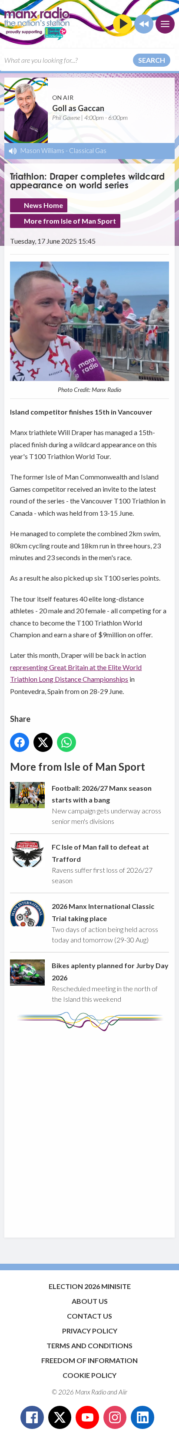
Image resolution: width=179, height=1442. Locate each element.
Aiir (123, 1392)
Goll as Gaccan (78, 108)
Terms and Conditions (89, 1345)
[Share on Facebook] (19, 742)
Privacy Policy (89, 1330)
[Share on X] (43, 742)
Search (151, 60)
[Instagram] (115, 1417)
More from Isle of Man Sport (70, 221)
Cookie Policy (89, 1375)
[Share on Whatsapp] (66, 742)
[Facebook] (32, 1417)
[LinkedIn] (142, 1417)
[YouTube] (87, 1417)
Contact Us (89, 1316)
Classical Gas (87, 150)
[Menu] (165, 24)
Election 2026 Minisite (90, 1286)
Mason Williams (42, 150)
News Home (43, 205)
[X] (60, 1417)
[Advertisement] (89, 1130)
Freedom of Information (89, 1360)
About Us (90, 1301)
